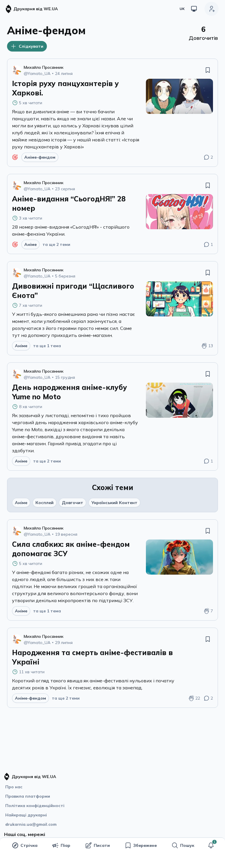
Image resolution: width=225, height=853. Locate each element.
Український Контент (114, 502)
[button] (211, 845)
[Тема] (194, 8)
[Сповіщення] (210, 845)
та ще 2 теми (56, 244)
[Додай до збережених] (207, 70)
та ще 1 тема (47, 345)
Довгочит (72, 502)
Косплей (44, 502)
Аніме (21, 502)
